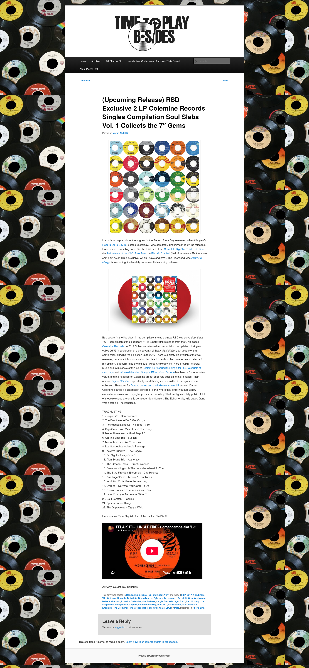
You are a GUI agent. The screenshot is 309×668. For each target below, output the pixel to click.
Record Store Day (147, 604)
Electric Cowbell (160, 253)
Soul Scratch (174, 604)
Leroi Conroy (193, 601)
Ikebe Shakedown (111, 601)
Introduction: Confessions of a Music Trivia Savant (154, 61)
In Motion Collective (131, 601)
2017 (189, 594)
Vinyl (166, 594)
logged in (119, 627)
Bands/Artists (133, 594)
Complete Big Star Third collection (183, 249)
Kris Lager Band (177, 601)
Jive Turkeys (148, 601)
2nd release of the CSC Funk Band (127, 253)
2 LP (183, 594)
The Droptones (121, 607)
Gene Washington (197, 598)
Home (83, 61)
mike (176, 607)
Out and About (156, 594)
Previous (84, 80)
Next (226, 80)
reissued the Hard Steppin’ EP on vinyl (142, 372)
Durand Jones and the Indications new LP (155, 385)
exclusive (172, 598)
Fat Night (182, 598)
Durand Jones (145, 598)
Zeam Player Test (89, 68)
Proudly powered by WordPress (154, 655)
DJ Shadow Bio (114, 61)
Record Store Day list (114, 245)
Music (144, 594)
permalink (199, 607)
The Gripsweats (157, 607)
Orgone (170, 372)
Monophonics (121, 604)
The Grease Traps (139, 607)
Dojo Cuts (132, 598)
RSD (165, 604)
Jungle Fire (162, 601)
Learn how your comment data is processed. (152, 641)
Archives (95, 61)
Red (159, 604)
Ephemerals (160, 598)
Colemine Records (113, 346)
